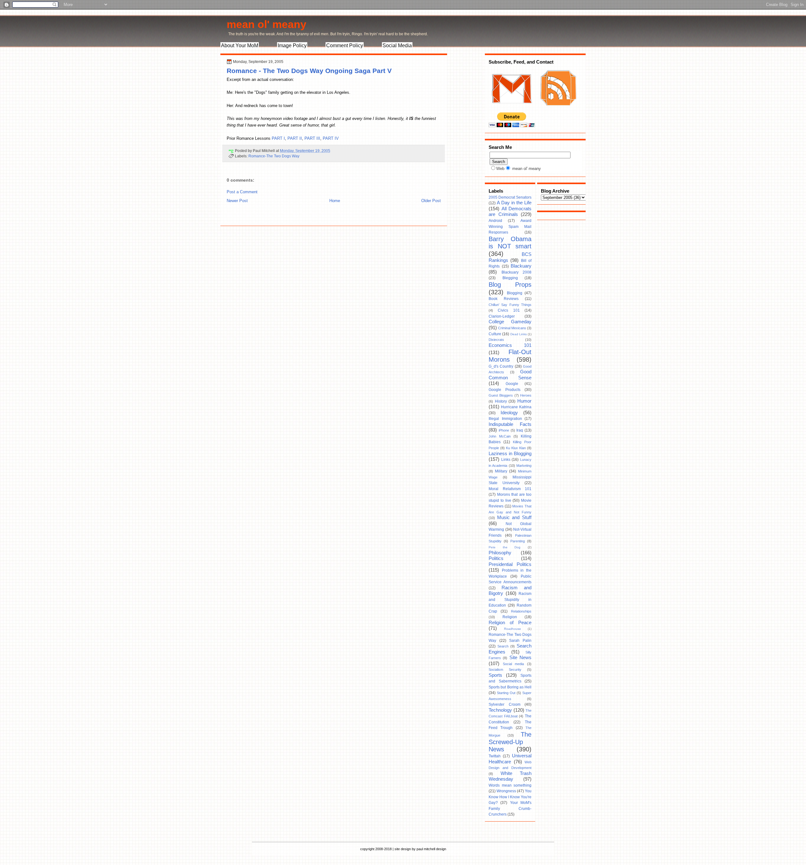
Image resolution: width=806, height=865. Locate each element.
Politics (496, 558)
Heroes (525, 395)
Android (495, 220)
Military (501, 471)
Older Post (431, 200)
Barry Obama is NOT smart (510, 242)
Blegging (510, 278)
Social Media (397, 45)
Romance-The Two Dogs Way (273, 156)
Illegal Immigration (505, 418)
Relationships (521, 611)
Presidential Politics (510, 564)
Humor (524, 401)
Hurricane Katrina (516, 407)
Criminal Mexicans (512, 328)
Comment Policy (344, 45)
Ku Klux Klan (516, 448)
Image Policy (292, 45)
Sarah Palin (520, 640)
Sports (495, 675)
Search (502, 646)
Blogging (514, 293)
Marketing (523, 465)
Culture (495, 334)
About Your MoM (239, 45)
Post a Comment (242, 191)
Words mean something (510, 785)
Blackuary (521, 266)
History (501, 401)
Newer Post (237, 200)
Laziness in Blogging (510, 453)
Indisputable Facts (510, 424)
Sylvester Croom (504, 704)
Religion (509, 617)
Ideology (509, 412)
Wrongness (506, 791)
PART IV (331, 138)
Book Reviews (504, 299)
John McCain (500, 436)
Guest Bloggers (501, 395)
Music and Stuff (514, 517)
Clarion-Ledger (502, 316)
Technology (500, 710)
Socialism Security (505, 669)
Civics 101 (508, 310)
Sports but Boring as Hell (510, 687)
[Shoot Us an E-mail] (511, 109)
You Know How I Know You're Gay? (510, 797)
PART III (312, 138)
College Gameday (510, 321)
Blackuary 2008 (517, 272)
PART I (278, 138)
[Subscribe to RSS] (557, 109)
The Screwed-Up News (510, 742)
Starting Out (506, 693)
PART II (294, 138)
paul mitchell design (431, 849)
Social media (513, 664)
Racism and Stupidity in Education (510, 599)
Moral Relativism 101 (510, 489)
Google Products (504, 389)
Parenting (517, 541)
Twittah (495, 756)
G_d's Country (501, 366)
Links (505, 459)
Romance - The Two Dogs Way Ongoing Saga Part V (309, 70)
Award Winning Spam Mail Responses (510, 226)
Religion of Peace (510, 622)
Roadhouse (512, 628)
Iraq (519, 430)
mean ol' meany (266, 24)
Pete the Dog (504, 547)
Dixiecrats (496, 340)
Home (334, 200)
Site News (520, 657)
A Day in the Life (514, 202)
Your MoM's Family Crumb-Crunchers (510, 808)
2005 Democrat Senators (510, 197)
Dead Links (518, 334)
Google (512, 384)
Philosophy (500, 552)
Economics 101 (510, 345)
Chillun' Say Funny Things (510, 305)
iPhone (504, 430)
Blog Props (510, 284)
